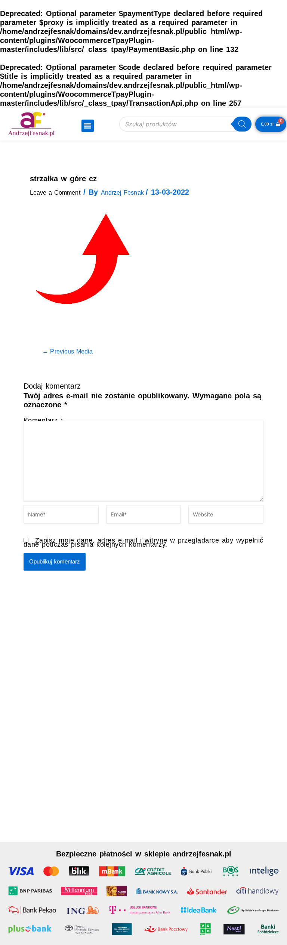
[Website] (225, 515)
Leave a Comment (55, 192)
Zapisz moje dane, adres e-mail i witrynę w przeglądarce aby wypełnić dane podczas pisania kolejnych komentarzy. (143, 542)
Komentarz (44, 420)
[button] (87, 126)
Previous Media (67, 352)
